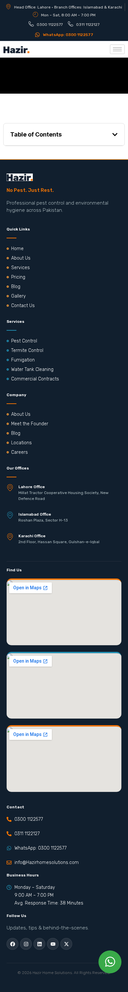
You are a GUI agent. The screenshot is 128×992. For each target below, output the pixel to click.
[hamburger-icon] (117, 49)
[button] (115, 135)
